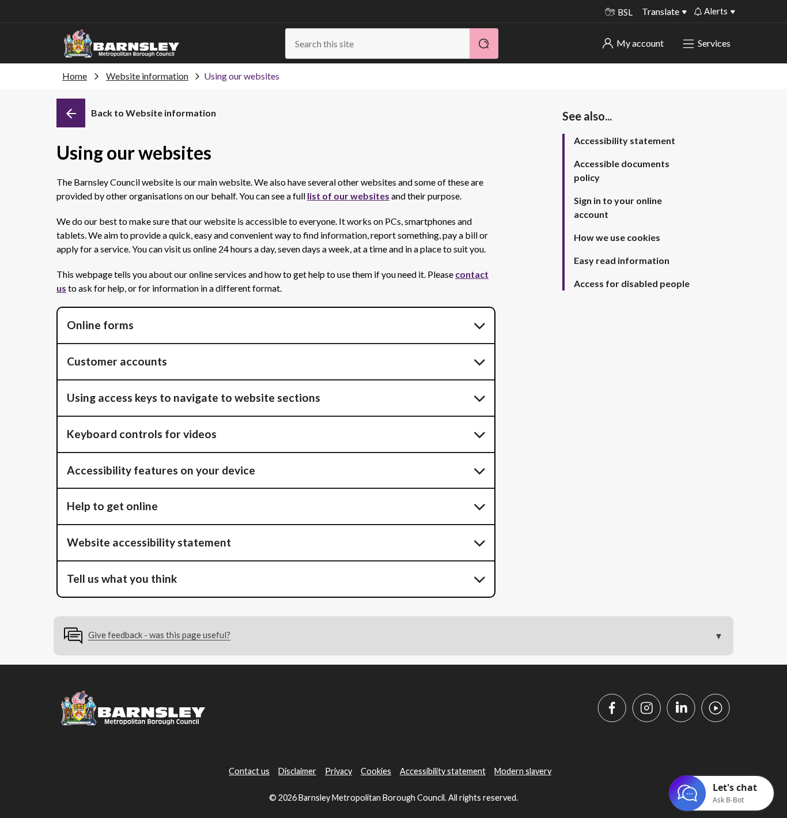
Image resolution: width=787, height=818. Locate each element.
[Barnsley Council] (121, 43)
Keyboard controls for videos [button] (142, 433)
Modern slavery (522, 771)
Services (714, 42)
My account (640, 42)
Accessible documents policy (621, 170)
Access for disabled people (632, 283)
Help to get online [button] (112, 505)
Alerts (716, 11)
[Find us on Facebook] (611, 707)
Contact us (249, 771)
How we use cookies (617, 237)
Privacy (338, 771)
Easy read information (621, 260)
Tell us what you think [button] (122, 578)
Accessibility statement (624, 140)
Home (74, 75)
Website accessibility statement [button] (149, 542)
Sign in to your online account (618, 207)
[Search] (484, 43)
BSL (625, 12)
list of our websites (348, 195)
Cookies (376, 771)
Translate (660, 11)
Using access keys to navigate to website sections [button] (193, 397)
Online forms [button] (100, 324)
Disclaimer (297, 771)
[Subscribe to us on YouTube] (715, 707)
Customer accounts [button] (117, 361)
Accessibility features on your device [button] (161, 470)
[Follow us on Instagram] (646, 707)
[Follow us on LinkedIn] (681, 707)
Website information (147, 75)
